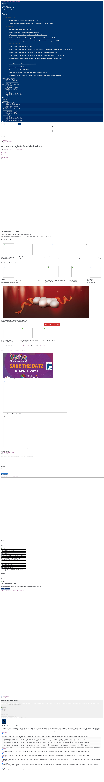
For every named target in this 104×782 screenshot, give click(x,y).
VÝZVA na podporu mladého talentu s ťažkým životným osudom (28, 72)
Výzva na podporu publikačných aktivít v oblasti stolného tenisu (28, 35)
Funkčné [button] (4, 748)
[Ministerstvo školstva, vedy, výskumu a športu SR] (52, 643)
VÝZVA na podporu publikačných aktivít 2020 (23, 29)
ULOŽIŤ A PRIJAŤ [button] (6, 771)
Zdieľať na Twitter (5, 476)
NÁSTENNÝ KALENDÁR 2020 (14, 94)
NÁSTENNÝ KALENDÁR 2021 (14, 96)
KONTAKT (6, 97)
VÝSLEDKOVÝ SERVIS (12, 87)
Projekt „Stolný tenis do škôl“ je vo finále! (21, 46)
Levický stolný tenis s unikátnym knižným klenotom (24, 32)
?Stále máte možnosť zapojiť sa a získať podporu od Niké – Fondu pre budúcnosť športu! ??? (36, 75)
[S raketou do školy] (3, 707)
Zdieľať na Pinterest (13, 476)
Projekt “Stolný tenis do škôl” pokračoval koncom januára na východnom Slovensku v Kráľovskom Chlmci (40, 49)
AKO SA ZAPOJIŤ (10, 79)
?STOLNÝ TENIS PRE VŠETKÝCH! (20, 69)
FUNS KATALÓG (10, 83)
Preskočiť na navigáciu (6, 1)
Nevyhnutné (6, 733)
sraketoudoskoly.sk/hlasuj (52, 324)
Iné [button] (2, 767)
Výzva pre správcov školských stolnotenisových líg (23, 20)
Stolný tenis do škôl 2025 (9, 7)
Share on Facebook (5, 350)
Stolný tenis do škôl (7, 141)
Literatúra (5, 6)
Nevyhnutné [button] (4, 732)
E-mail (2, 471)
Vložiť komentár (4, 157)
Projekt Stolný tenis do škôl (7, 9)
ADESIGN (23, 717)
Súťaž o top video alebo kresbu (18, 67)
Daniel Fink (3, 152)
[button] (52, 539)
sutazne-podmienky (43, 345)
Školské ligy (6, 4)
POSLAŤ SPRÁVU (5, 589)
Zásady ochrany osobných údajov (8, 716)
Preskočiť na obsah (15, 1)
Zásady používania (5, 714)
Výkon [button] (3, 752)
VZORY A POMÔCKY (11, 89)
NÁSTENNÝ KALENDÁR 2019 (14, 93)
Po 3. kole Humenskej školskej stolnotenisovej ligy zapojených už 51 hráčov (31, 23)
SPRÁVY (5, 14)
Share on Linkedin (21, 350)
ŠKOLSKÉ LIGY (7, 110)
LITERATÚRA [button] (7, 91)
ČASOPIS (8, 92)
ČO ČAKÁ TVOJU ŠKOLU (13, 80)
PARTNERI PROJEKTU (12, 82)
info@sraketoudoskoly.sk (15, 704)
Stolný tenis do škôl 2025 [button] (9, 78)
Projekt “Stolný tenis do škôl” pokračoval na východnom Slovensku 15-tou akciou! (33, 52)
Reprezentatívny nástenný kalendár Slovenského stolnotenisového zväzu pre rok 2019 (34, 41)
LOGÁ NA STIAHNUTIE (12, 88)
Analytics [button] (4, 756)
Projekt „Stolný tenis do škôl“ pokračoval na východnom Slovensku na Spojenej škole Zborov (36, 55)
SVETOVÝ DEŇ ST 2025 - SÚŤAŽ (11, 84)
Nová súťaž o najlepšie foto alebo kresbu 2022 (22, 64)
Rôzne (4, 3)
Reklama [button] (4, 761)
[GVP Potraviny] (52, 696)
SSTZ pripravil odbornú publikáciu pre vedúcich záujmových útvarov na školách (33, 38)
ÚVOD (5, 99)
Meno (2, 469)
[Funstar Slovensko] (52, 697)
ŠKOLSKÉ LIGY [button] (7, 85)
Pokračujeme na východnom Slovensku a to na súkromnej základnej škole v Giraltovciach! (35, 58)
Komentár (3, 466)
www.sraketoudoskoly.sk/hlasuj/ (21, 345)
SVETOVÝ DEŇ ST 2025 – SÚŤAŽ (12, 108)
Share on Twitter (13, 350)
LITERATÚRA (7, 115)
